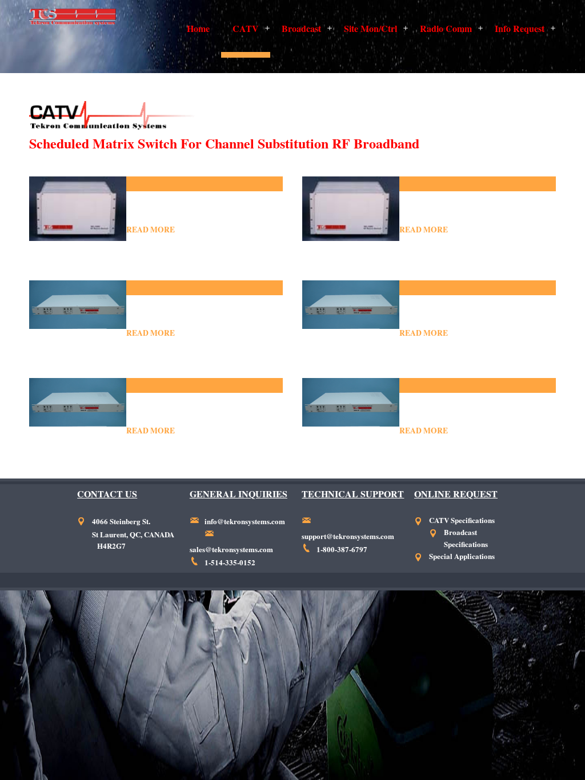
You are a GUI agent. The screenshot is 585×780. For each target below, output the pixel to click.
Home (198, 28)
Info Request (519, 28)
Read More (150, 229)
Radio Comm (446, 28)
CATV (246, 28)
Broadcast (301, 28)
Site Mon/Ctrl (370, 28)
